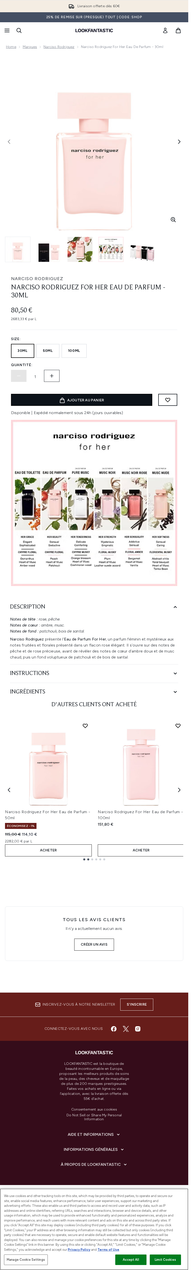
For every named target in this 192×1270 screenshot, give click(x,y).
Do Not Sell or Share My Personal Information (94, 1117)
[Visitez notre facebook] (114, 1029)
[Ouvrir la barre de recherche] (19, 30)
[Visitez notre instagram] (138, 1029)
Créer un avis (94, 944)
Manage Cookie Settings (26, 1260)
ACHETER (48, 850)
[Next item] (179, 790)
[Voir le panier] (178, 30)
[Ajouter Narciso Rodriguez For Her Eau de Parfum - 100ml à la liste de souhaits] (178, 726)
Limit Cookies (165, 1260)
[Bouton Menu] (6, 30)
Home (11, 47)
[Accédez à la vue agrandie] (173, 220)
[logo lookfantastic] (94, 30)
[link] (165, 30)
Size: (16, 339)
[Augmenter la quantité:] (52, 376)
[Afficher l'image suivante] (179, 142)
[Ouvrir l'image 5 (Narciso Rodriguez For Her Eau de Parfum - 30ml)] (142, 249)
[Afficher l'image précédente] (9, 142)
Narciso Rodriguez (59, 47)
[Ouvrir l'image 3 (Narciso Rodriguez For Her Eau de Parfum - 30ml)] (80, 249)
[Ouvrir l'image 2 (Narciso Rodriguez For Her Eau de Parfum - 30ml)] (49, 249)
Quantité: (21, 365)
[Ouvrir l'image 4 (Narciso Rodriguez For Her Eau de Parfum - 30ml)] (111, 249)
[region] (94, 1229)
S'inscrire (137, 1004)
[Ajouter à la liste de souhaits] (167, 400)
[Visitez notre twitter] (126, 1029)
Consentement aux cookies (94, 1110)
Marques (30, 47)
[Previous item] (9, 790)
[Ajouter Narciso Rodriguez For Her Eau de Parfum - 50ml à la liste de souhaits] (85, 726)
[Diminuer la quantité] (18, 376)
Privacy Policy (79, 1250)
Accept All (131, 1260)
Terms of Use (108, 1250)
